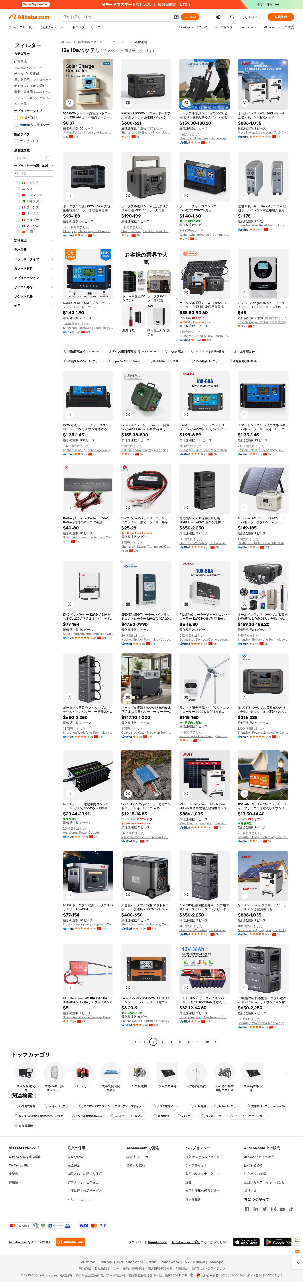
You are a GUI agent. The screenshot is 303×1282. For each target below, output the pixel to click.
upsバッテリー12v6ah (127, 361)
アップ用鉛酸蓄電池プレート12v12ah (134, 351)
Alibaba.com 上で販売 (259, 1157)
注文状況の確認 (255, 1174)
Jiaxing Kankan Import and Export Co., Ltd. (88, 132)
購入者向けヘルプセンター (204, 1157)
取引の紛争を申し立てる (202, 1174)
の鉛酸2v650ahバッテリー (85, 361)
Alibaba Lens (18, 1242)
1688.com (106, 1262)
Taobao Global (169, 1262)
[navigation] (34, 542)
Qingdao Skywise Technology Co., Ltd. (146, 837)
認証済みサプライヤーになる (264, 1182)
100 (206, 1041)
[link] (297, 1240)
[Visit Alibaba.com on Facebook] (247, 1209)
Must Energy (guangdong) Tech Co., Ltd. (263, 132)
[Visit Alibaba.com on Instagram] (273, 1209)
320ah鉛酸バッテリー (207, 361)
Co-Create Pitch (20, 1165)
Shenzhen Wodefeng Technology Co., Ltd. (204, 543)
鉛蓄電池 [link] (141, 42)
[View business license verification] (191, 1275)
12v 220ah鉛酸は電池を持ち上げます (41, 1116)
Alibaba (66, 42)
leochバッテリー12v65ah (130, 1116)
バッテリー (120, 42)
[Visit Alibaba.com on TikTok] (291, 1209)
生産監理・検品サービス (85, 1190)
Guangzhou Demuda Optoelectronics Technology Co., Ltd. (204, 450)
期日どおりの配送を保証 (85, 1174)
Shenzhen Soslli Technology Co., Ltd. (263, 837)
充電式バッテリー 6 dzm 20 (268, 1106)
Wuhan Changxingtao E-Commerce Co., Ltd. (204, 234)
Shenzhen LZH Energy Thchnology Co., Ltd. (146, 132)
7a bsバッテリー (228, 1106)
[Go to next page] (215, 1042)
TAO (186, 1262)
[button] (176, 17)
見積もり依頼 (135, 1165)
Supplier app (157, 1242)
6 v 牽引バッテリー (59, 1106)
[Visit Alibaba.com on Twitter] (264, 1209)
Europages (216, 1262)
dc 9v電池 (200, 1106)
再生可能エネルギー (92, 42)
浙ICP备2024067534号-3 (264, 1275)
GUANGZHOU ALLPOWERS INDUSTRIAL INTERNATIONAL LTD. (263, 543)
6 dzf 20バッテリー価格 (210, 351)
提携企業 (250, 1190)
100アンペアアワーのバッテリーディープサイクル (114, 1106)
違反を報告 (193, 1199)
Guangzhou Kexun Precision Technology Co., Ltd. (146, 732)
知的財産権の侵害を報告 (202, 1190)
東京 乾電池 (26, 1125)
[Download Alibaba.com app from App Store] (246, 1242)
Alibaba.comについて (24, 1147)
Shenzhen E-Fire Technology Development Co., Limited (88, 1017)
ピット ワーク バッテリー (249, 1116)
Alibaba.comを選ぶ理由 (25, 1157)
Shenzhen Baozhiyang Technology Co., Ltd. (88, 327)
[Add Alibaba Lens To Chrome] (70, 1242)
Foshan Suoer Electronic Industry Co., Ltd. (146, 1020)
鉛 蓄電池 (163, 1116)
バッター (187, 1116)
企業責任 (15, 1174)
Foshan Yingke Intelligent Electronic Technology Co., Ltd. (263, 322)
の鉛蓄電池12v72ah (245, 361)
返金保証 (74, 1165)
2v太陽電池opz (246, 351)
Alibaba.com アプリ (186, 1242)
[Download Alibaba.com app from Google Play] (279, 1242)
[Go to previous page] (136, 1042)
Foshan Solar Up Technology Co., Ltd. (88, 450)
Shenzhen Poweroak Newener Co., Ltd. (263, 732)
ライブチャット (196, 1165)
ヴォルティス (214, 1116)
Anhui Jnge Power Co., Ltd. (81, 832)
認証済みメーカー (138, 1157)
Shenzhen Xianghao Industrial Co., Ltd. (146, 231)
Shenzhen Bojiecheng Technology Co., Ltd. (204, 138)
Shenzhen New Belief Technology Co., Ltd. (263, 225)
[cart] (232, 17)
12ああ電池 (176, 351)
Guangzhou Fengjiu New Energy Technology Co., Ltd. (204, 335)
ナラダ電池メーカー (169, 1106)
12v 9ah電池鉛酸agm (89, 1116)
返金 (188, 1182)
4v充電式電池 (27, 1106)
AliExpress (88, 1262)
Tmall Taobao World (129, 1262)
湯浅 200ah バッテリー (167, 361)
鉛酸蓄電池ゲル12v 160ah (84, 351)
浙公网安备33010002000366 (224, 1275)
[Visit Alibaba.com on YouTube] (282, 1209)
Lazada (151, 1262)
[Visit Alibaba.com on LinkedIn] (255, 1209)
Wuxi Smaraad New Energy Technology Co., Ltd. (204, 736)
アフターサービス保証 (83, 1182)
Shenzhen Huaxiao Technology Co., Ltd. (88, 537)
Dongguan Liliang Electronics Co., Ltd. (204, 1017)
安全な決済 (75, 1157)
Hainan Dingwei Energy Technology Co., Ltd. (146, 450)
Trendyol (199, 1262)
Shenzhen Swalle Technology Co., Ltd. (146, 924)
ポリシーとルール (80, 1199)
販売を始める (253, 1165)
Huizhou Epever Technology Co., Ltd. (146, 639)
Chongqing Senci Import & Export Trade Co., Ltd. (88, 231)
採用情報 (15, 1182)
